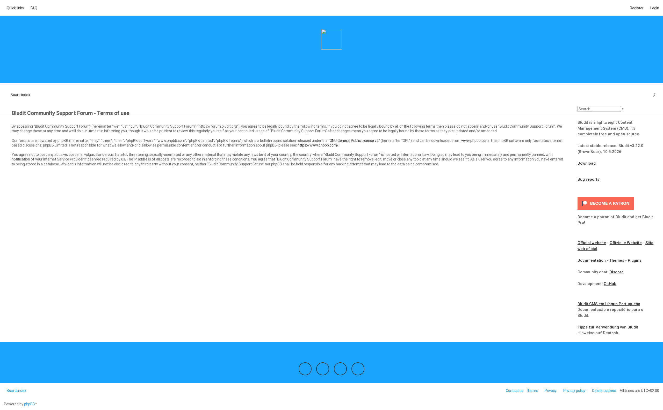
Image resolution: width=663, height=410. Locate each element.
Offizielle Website (626, 242)
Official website (592, 242)
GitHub (610, 283)
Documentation (592, 260)
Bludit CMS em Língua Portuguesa (609, 304)
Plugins (635, 260)
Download (587, 163)
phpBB (29, 404)
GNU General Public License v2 (354, 140)
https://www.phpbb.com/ (318, 145)
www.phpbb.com (475, 140)
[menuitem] (32, 8)
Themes (616, 260)
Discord (616, 272)
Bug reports (588, 179)
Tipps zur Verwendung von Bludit (608, 327)
